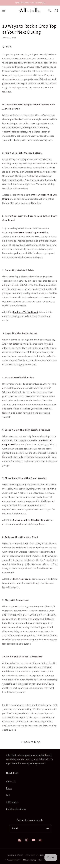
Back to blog (32, 742)
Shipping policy (29, 860)
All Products (12, 802)
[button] (3, 10)
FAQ (8, 795)
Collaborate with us (16, 809)
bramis (6, 123)
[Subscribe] (47, 828)
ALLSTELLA (19, 855)
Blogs (9, 788)
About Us (10, 781)
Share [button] (9, 46)
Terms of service (13, 860)
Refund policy (31, 855)
